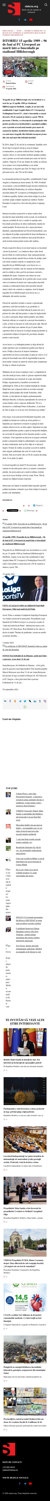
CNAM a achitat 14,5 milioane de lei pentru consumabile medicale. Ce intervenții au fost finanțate (22, 1317)
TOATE (9, 72)
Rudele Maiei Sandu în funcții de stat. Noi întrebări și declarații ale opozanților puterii (22, 1061)
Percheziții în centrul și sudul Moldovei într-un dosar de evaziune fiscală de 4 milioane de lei (24, 1420)
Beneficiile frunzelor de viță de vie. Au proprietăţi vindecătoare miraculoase (29, 850)
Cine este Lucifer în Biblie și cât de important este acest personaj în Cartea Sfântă (30, 861)
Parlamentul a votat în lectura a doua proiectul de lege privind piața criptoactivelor (24, 1110)
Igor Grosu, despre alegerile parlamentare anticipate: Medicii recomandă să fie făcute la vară (29, 948)
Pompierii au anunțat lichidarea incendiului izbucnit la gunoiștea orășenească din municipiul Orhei (24, 1369)
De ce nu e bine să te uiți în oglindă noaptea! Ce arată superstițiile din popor (27, 872)
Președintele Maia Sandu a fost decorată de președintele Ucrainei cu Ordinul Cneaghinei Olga (23, 1211)
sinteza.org (31, 6)
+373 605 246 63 (9, 1467)
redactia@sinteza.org (10, 1470)
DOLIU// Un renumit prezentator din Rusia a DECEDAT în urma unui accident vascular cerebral (29, 920)
